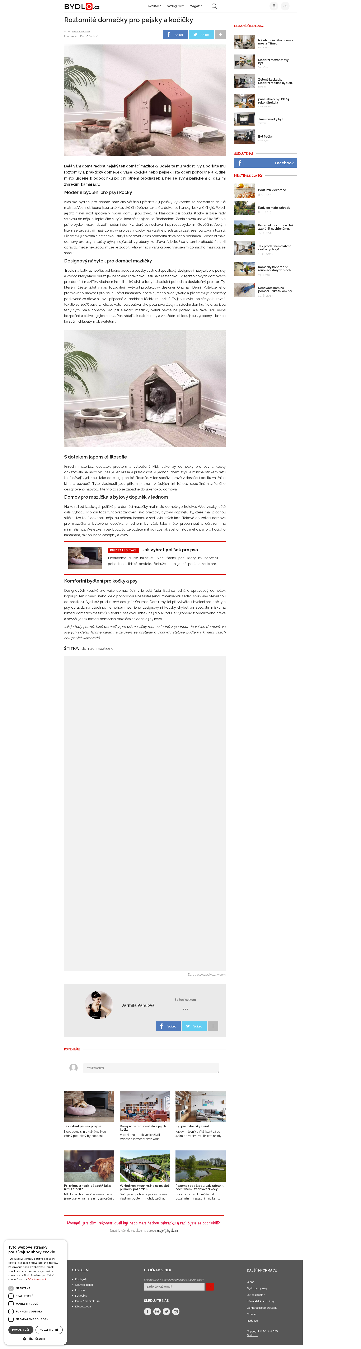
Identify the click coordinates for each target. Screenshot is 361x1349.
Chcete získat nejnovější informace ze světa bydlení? (173, 1279)
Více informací (37, 1279)
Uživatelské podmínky (261, 1301)
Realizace (154, 6)
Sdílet (179, 35)
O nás (250, 1281)
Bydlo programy (257, 1288)
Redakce (252, 1320)
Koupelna (81, 1295)
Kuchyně (80, 1279)
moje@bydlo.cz (167, 1230)
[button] (35, 1339)
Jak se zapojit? (255, 1294)
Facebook (284, 163)
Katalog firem (175, 6)
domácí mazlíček (97, 648)
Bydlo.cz (252, 1335)
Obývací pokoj (84, 1284)
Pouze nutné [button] (48, 1329)
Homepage (70, 36)
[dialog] (35, 1292)
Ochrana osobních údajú (262, 1307)
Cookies (251, 1314)
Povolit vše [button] (20, 1329)
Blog (82, 36)
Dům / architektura (87, 1301)
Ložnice (80, 1290)
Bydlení (93, 36)
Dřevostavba (83, 1306)
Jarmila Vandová (81, 31)
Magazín (196, 6)
